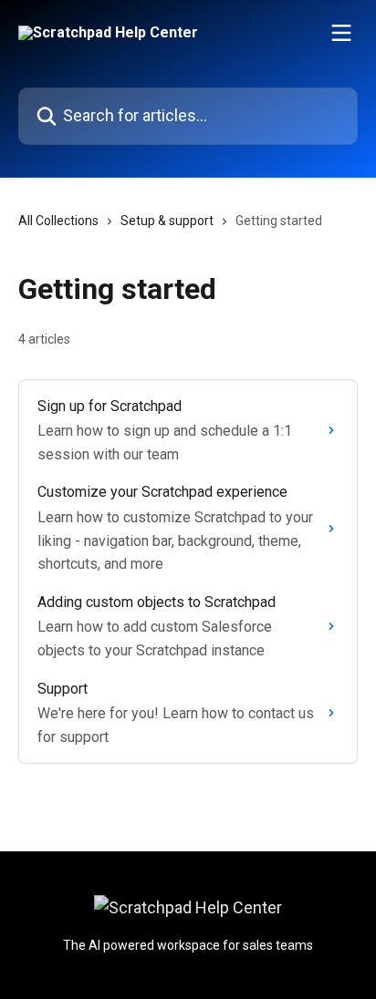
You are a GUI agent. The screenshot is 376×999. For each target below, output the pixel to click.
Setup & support (167, 220)
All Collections (58, 220)
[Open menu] (341, 33)
